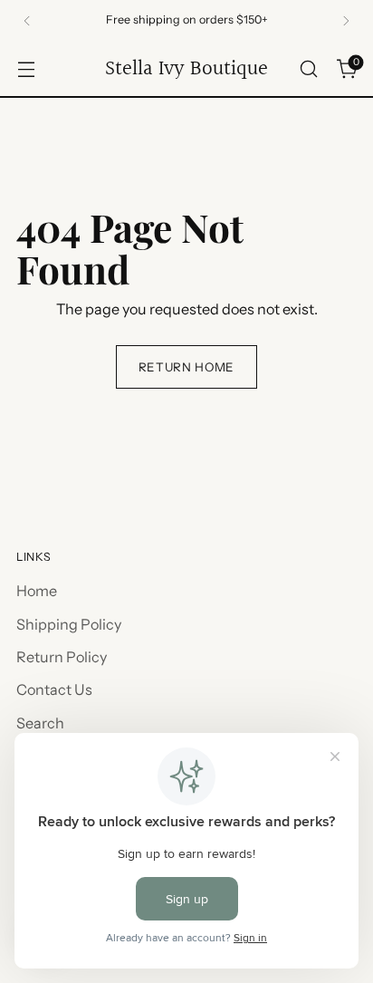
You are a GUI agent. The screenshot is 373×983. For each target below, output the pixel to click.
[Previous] (27, 21)
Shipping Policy (68, 624)
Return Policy (61, 657)
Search (40, 723)
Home (36, 591)
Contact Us (54, 689)
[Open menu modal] (25, 69)
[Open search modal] (308, 69)
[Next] (346, 21)
